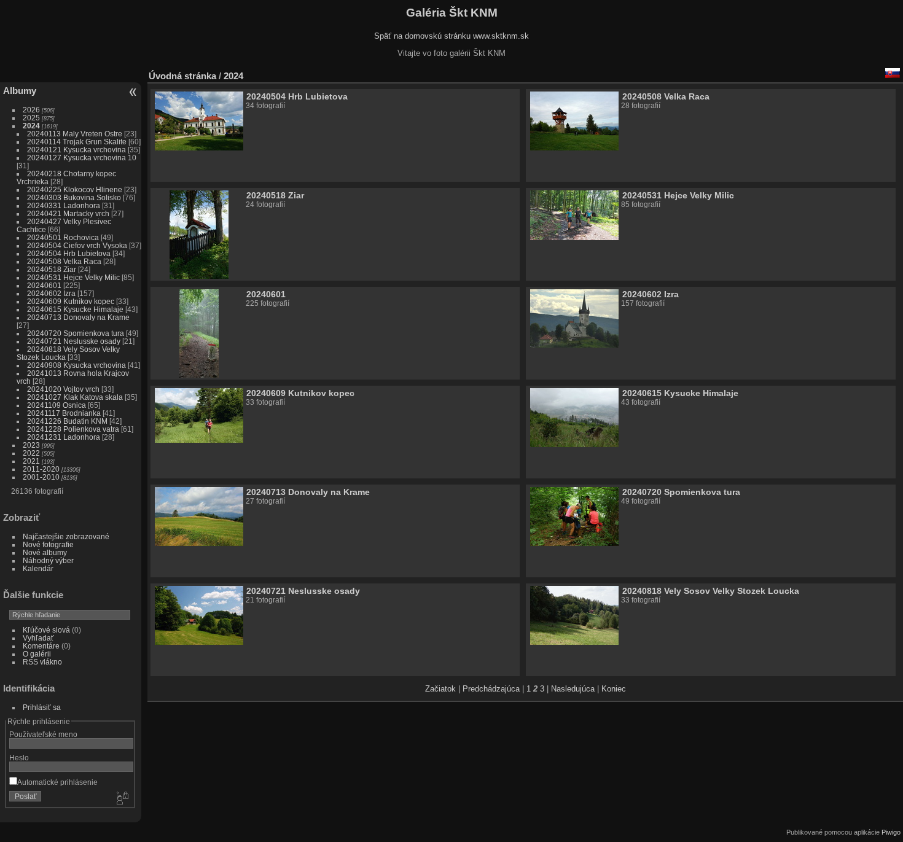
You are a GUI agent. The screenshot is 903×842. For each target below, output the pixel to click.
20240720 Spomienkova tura (75, 333)
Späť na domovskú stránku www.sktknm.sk (451, 36)
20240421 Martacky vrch (68, 213)
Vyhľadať (38, 638)
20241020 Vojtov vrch (63, 389)
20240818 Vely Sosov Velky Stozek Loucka (710, 591)
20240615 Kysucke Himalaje (75, 309)
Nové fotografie (48, 544)
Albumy (19, 90)
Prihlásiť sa (42, 707)
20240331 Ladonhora (63, 205)
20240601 (44, 285)
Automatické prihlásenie (57, 782)
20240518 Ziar (51, 269)
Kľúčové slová (46, 630)
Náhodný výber (48, 560)
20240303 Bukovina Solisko (74, 197)
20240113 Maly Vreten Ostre (74, 134)
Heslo (19, 758)
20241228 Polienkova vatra (73, 429)
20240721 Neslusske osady (73, 341)
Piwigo (891, 832)
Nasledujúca (573, 688)
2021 (31, 461)
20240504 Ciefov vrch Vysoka (77, 245)
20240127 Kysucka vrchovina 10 (81, 158)
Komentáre (41, 646)
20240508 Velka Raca (64, 261)
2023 (31, 445)
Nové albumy (45, 552)
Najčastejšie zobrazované (66, 536)
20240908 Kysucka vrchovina (76, 365)
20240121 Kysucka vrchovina (76, 150)
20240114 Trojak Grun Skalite (77, 142)
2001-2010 (41, 477)
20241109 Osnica (56, 405)
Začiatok (440, 688)
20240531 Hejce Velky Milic (73, 277)
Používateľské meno (43, 734)
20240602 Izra (51, 293)
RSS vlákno (42, 662)
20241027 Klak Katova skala (75, 397)
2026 (31, 110)
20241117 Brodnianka (64, 413)
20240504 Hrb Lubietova (69, 253)
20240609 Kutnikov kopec (70, 301)
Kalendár (38, 568)
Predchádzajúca (491, 688)
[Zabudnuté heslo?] (122, 799)
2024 (31, 126)
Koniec (613, 688)
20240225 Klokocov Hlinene (74, 189)
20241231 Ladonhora (63, 437)
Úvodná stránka (182, 76)
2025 (31, 118)
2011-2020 (41, 469)
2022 (31, 453)
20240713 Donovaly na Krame (78, 317)
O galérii (37, 654)
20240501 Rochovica (63, 237)
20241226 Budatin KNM (67, 421)
